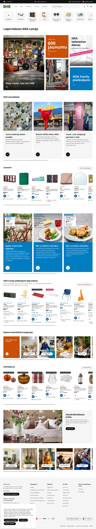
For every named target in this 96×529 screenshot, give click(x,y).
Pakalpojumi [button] (44, 6)
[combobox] (65, 6)
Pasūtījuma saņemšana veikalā (37, 490)
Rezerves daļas (50, 503)
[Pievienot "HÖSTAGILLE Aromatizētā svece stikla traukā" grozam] (89, 396)
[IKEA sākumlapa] (6, 6)
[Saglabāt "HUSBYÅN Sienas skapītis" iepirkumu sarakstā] (22, 196)
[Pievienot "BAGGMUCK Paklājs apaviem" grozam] (33, 319)
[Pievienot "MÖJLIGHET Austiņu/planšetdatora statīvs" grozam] (75, 318)
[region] (18, 516)
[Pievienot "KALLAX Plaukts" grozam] (4, 196)
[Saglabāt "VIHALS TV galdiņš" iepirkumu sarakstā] (4, 318)
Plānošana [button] (36, 6)
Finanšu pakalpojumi (34, 492)
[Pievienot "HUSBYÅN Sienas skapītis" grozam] (19, 196)
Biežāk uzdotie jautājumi (53, 490)
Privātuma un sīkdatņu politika (82, 526)
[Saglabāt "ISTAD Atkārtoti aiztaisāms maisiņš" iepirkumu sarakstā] (36, 197)
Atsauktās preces (51, 495)
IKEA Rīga (80, 489)
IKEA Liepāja (81, 491)
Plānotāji (49, 492)
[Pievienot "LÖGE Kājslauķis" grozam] (89, 197)
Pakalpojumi (50, 487)
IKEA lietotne (66, 503)
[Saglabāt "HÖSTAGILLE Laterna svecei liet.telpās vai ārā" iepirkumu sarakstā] (75, 395)
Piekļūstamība (62, 526)
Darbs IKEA (65, 506)
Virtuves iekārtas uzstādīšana (37, 498)
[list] (48, 17)
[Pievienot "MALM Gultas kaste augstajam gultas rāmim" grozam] (47, 319)
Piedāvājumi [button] (28, 6)
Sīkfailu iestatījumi (9, 523)
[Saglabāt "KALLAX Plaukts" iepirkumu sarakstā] (8, 196)
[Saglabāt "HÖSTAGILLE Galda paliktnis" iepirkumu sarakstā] (36, 396)
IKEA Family (65, 500)
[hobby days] (81, 50)
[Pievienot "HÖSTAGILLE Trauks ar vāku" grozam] (19, 395)
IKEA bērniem (66, 490)
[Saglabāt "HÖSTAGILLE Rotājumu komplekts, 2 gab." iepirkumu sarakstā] (8, 395)
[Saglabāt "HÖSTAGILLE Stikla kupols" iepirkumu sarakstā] (50, 394)
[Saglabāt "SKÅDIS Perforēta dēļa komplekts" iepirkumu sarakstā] (47, 197)
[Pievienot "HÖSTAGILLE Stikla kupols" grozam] (47, 394)
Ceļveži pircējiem (51, 500)
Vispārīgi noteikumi (71, 526)
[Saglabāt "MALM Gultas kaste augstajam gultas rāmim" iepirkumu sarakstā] (50, 319)
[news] (57, 46)
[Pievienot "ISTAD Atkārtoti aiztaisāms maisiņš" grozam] (33, 197)
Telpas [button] (21, 6)
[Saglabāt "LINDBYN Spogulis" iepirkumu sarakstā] (79, 196)
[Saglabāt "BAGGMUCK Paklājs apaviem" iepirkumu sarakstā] (36, 319)
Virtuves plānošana (34, 495)
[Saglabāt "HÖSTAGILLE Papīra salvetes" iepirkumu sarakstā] (64, 395)
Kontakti (91, 526)
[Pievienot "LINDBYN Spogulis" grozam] (75, 196)
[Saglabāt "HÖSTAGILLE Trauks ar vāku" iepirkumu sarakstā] (22, 395)
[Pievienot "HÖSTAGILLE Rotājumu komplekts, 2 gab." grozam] (4, 395)
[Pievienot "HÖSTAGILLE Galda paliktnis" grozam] (33, 396)
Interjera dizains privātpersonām (37, 500)
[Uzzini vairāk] (32, 426)
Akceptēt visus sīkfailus (10, 520)
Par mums (65, 487)
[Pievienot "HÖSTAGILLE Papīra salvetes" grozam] (61, 395)
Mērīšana (32, 503)
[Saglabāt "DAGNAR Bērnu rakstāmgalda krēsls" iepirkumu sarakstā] (22, 318)
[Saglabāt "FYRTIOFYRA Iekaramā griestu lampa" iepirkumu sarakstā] (89, 319)
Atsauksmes (50, 498)
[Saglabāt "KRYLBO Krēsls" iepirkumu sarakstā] (61, 316)
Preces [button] (15, 6)
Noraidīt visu (23, 520)
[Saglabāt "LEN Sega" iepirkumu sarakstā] (64, 196)
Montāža (32, 506)
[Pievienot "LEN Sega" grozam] (61, 196)
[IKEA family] (81, 78)
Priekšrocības (6, 491)
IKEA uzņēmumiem (67, 498)
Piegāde (32, 487)
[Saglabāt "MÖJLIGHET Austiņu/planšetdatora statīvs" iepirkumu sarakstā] (79, 318)
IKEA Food (65, 495)
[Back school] (57, 74)
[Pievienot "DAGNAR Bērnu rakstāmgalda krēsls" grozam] (19, 318)
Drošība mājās (66, 492)
